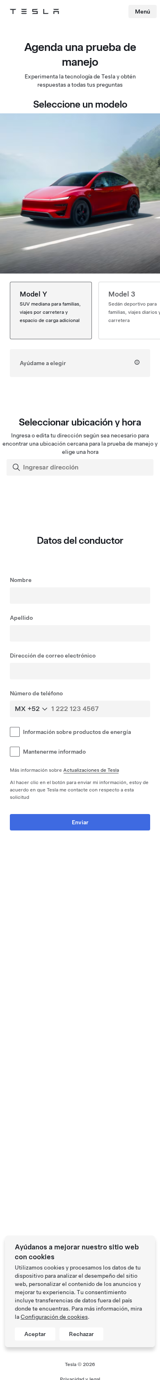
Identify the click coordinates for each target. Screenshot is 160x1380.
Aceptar (35, 1334)
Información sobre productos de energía (77, 732)
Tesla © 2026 (80, 1364)
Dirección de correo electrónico (53, 655)
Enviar (80, 822)
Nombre (21, 580)
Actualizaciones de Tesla (91, 770)
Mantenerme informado (54, 751)
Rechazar (81, 1334)
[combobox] (81, 467)
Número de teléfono (36, 693)
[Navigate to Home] (34, 11)
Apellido (21, 617)
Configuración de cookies (54, 1316)
